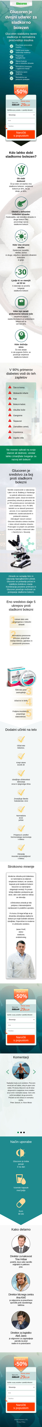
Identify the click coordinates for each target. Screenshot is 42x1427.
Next (34, 1072)
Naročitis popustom (21, 134)
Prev (7, 1072)
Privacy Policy (21, 1422)
